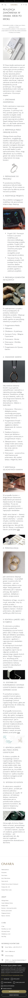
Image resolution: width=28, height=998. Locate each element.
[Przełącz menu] (2, 5)
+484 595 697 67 (17, 947)
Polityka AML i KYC (5, 887)
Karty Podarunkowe (5, 878)
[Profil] (21, 5)
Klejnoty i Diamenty (5, 915)
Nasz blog (3, 936)
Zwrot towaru (4, 875)
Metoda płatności (5, 869)
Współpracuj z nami (5, 934)
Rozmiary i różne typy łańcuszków (9, 908)
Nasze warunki (4, 881)
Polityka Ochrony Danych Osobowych (9, 884)
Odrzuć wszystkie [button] (14, 995)
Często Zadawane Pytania (7, 903)
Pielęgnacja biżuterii (5, 913)
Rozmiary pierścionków (6, 910)
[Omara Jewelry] (14, 4)
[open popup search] (5, 5)
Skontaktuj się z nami (6, 929)
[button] (14, 975)
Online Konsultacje (9, 955)
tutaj (18, 529)
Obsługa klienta (4, 900)
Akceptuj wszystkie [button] (14, 991)
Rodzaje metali (4, 905)
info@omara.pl (11, 951)
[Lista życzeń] (24, 5)
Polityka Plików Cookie (6, 890)
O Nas (2, 926)
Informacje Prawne (5, 931)
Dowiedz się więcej (5, 973)
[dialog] (14, 980)
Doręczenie (3, 872)
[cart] (26, 5)
